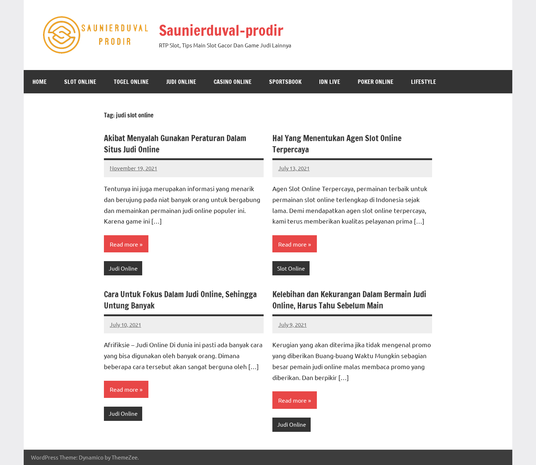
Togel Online (131, 82)
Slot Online (80, 82)
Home (39, 82)
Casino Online (233, 82)
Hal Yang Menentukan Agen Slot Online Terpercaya (336, 143)
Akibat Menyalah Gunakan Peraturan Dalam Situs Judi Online (175, 143)
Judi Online (181, 82)
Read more (124, 244)
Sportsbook (285, 82)
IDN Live (329, 82)
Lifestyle (423, 82)
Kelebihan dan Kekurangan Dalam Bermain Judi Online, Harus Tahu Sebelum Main (349, 299)
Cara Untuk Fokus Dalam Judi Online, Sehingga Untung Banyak (180, 299)
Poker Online (375, 82)
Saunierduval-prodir (221, 30)
